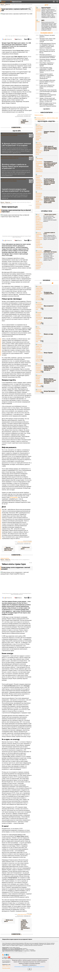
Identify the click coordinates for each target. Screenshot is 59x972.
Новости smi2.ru (5, 558)
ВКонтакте (6, 955)
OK (29, 969)
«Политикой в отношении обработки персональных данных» (29, 966)
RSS (3, 955)
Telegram (5, 955)
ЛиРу (8, 955)
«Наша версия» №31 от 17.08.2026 (25, 541)
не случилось (14, 497)
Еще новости (46, 109)
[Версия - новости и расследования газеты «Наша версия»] (4, 2)
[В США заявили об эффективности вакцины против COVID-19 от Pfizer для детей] (39, 148)
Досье (46, 5)
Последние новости (46, 33)
